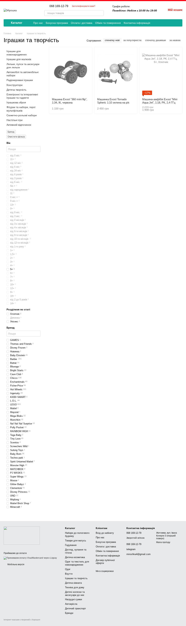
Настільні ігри (15, 120)
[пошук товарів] (101, 13)
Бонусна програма (57, 22)
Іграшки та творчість (76, 578)
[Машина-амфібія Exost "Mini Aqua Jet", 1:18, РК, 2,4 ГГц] (160, 72)
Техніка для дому (74, 587)
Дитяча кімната (73, 583)
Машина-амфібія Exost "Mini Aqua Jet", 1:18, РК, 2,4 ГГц (159, 101)
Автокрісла (71, 604)
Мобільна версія (15, 564)
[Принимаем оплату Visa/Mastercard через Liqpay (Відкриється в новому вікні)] (30, 558)
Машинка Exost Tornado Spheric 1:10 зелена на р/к (113, 101)
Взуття (68, 573)
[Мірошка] (22, 535)
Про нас (38, 22)
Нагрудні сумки (73, 599)
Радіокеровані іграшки (20, 80)
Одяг (67, 569)
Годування (70, 545)
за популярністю (132, 40)
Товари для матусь (75, 540)
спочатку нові (112, 40)
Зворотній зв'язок (135, 538)
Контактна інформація (137, 22)
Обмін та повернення (108, 22)
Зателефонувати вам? (83, 6)
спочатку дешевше (155, 40)
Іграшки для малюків (19, 59)
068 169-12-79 (58, 6)
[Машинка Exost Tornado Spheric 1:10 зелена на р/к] (115, 72)
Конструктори (15, 84)
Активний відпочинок (19, 124)
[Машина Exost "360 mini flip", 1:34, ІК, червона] (70, 72)
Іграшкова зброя (16, 102)
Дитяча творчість (16, 89)
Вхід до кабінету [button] (105, 533)
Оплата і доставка (81, 22)
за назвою (175, 40)
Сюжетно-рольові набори (22, 115)
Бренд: (11, 132)
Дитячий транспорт (75, 608)
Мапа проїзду (163, 542)
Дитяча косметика (75, 557)
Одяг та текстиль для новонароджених (77, 563)
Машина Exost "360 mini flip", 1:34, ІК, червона (69, 101)
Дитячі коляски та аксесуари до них (75, 593)
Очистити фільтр (16, 136)
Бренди (69, 613)
